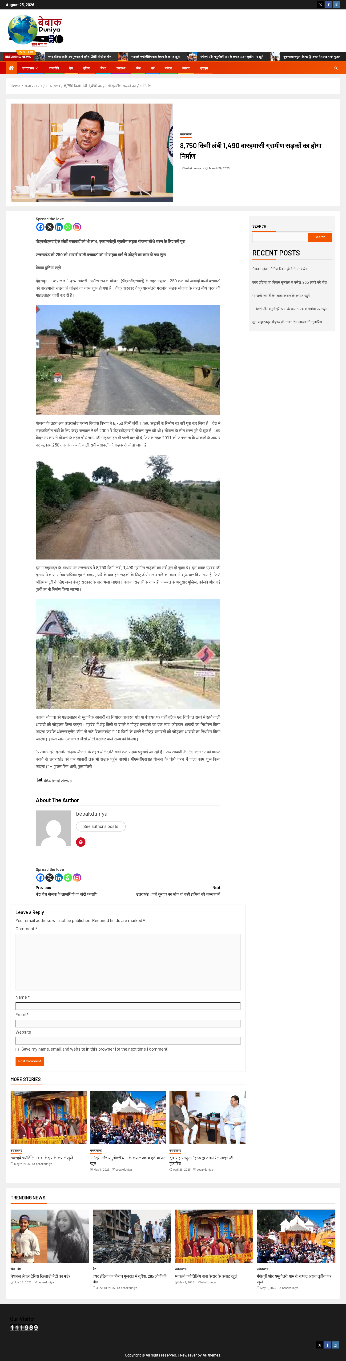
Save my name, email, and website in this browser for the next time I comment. (94, 1049)
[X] (49, 227)
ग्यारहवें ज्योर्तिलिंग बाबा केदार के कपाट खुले (122, 56)
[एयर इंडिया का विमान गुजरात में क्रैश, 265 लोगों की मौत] (132, 1236)
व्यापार (186, 68)
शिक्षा (103, 68)
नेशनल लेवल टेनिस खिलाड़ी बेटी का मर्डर (279, 269)
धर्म (152, 68)
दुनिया (86, 68)
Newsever (188, 1355)
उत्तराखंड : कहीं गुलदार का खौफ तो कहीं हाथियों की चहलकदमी (178, 890)
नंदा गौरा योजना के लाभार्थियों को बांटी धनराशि (66, 890)
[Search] (336, 68)
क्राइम (204, 68)
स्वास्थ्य (121, 68)
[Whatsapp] (68, 227)
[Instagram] (77, 227)
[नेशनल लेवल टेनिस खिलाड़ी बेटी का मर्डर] (50, 1236)
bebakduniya (193, 168)
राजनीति (54, 68)
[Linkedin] (59, 227)
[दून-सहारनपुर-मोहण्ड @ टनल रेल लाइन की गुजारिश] (207, 1117)
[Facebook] (40, 227)
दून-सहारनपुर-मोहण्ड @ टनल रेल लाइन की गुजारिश (279, 56)
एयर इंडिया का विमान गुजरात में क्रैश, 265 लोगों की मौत (289, 282)
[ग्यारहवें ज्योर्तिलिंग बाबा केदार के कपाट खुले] (49, 1117)
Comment (26, 928)
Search (259, 226)
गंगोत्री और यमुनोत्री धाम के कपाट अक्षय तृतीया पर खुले (198, 56)
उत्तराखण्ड (28, 68)
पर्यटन (168, 68)
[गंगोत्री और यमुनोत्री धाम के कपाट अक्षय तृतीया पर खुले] (128, 1117)
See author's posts (100, 826)
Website (23, 1032)
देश (71, 68)
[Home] (11, 68)
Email (22, 1014)
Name (23, 997)
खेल (138, 68)
